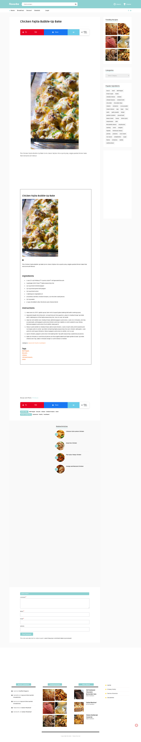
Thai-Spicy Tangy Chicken (73, 454)
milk (116, 121)
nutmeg (108, 127)
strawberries (117, 137)
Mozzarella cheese (111, 124)
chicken (119, 97)
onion (24, 359)
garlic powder (115, 112)
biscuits (24, 353)
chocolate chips (118, 103)
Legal (47, 10)
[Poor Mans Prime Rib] (111, 42)
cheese (24, 355)
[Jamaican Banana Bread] (111, 29)
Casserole (31, 343)
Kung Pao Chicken (71, 443)
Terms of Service (112, 693)
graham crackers (110, 115)
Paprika (108, 130)
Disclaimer (110, 697)
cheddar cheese (110, 97)
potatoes (115, 134)
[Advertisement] (54, 52)
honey (117, 118)
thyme (108, 140)
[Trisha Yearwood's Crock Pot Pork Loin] (111, 55)
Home (12, 10)
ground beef (121, 115)
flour (127, 109)
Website (22, 626)
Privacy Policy (111, 689)
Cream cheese (110, 109)
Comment (23, 597)
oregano (120, 127)
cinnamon (115, 106)
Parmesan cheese (117, 130)
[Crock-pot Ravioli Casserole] (123, 55)
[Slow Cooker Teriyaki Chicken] (123, 29)
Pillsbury (35, 398)
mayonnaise (109, 121)
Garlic (107, 112)
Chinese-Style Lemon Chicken (75, 431)
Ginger (122, 112)
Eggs (122, 109)
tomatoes (114, 140)
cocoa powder (124, 106)
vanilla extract (110, 143)
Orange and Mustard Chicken (74, 466)
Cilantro (108, 106)
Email (22, 619)
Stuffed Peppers (24, 691)
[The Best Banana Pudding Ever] (123, 42)
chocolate (109, 103)
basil (113, 90)
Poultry (36, 343)
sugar (124, 137)
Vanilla (121, 140)
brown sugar (109, 94)
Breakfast (20, 10)
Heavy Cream (109, 118)
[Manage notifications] (136, 725)
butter (117, 94)
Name (22, 611)
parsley (108, 134)
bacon (108, 90)
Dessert (29, 10)
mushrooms (122, 124)
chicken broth (120, 100)
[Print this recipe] (23, 260)
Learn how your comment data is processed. (58, 638)
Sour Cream (123, 134)
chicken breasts (27, 357)
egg (117, 109)
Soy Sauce (109, 137)
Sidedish (37, 10)
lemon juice (124, 118)
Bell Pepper (25, 351)
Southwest (42, 343)
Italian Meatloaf (26, 708)
